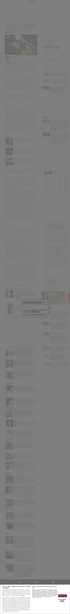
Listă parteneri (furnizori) (36, 597)
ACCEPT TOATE (62, 595)
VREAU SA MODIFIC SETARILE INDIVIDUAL (62, 600)
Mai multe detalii (22, 595)
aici (18, 605)
